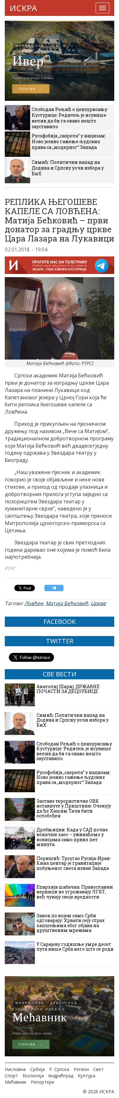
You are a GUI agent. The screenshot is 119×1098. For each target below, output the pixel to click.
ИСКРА (23, 8)
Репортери (42, 1082)
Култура (86, 1076)
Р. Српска (59, 1069)
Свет (98, 1069)
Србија (37, 1069)
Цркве (98, 603)
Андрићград (60, 1076)
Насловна (15, 1069)
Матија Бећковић (67, 603)
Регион (81, 1069)
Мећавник (15, 1082)
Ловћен (33, 603)
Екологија (33, 1076)
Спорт (11, 1076)
